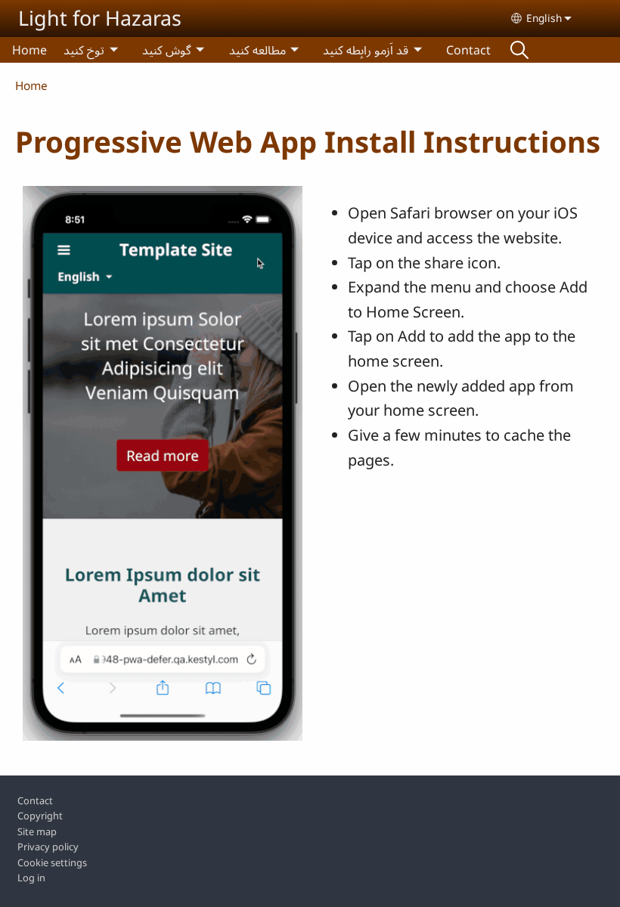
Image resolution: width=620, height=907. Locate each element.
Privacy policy (48, 846)
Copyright (40, 815)
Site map (37, 831)
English (544, 18)
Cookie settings (52, 862)
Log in (31, 877)
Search (519, 50)
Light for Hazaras (99, 18)
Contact (468, 50)
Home (29, 50)
